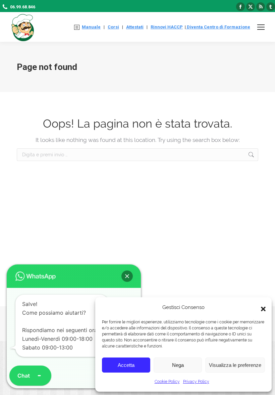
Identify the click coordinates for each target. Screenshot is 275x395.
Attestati (135, 26)
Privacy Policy (196, 381)
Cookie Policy (167, 381)
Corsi (113, 26)
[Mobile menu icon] (261, 27)
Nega (178, 365)
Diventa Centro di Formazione (218, 26)
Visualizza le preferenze (235, 365)
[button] (261, 307)
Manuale (91, 26)
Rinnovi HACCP (167, 26)
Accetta (126, 365)
